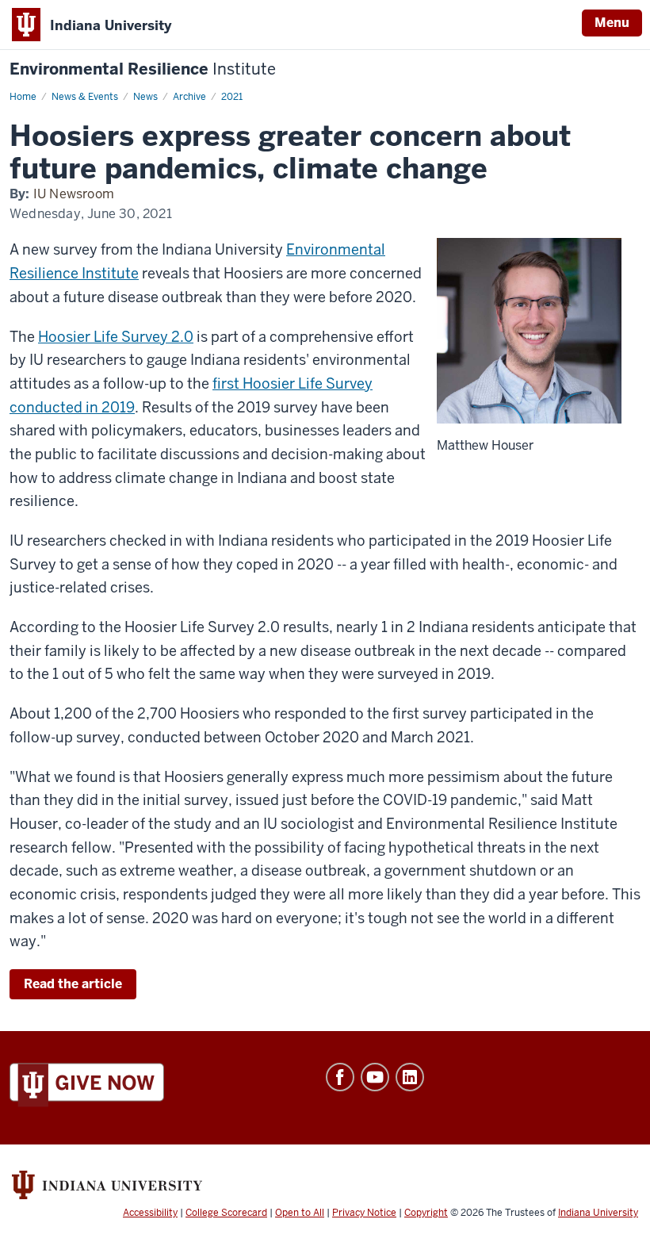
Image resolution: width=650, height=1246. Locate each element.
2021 (232, 96)
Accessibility (150, 1212)
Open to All (299, 1212)
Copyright (426, 1212)
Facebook (340, 1077)
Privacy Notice (364, 1212)
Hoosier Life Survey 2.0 (115, 337)
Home (23, 96)
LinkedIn (410, 1077)
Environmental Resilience (143, 69)
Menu (612, 22)
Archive (189, 96)
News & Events (85, 96)
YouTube (375, 1077)
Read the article (73, 984)
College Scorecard (226, 1212)
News (145, 96)
